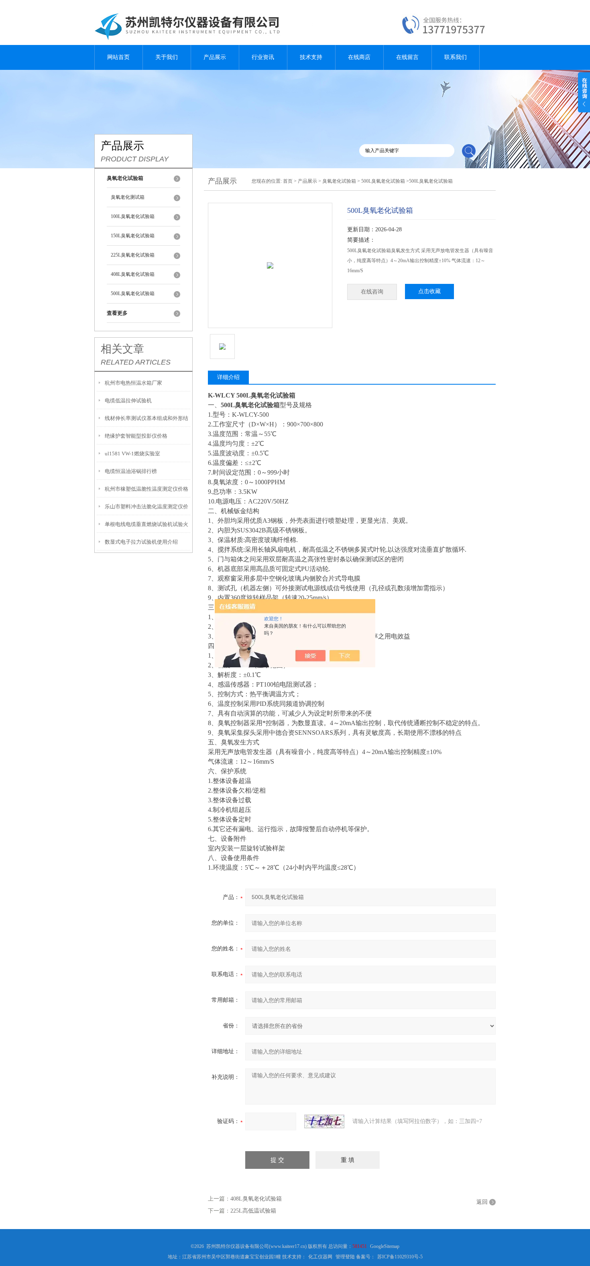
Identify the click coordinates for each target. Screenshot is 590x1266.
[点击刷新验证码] (324, 1121)
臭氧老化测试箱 (127, 197)
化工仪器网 (320, 1257)
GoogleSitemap (384, 1246)
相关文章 (122, 349)
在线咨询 (372, 292)
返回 (482, 1202)
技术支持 (311, 57)
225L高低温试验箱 (253, 1211)
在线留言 (407, 57)
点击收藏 (429, 291)
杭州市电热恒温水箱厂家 (133, 383)
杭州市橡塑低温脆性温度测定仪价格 (146, 489)
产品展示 (214, 57)
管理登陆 (345, 1257)
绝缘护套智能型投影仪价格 (136, 436)
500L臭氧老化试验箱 (133, 293)
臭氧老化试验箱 (339, 181)
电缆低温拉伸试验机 (128, 401)
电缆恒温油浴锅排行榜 (131, 471)
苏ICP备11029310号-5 (400, 1257)
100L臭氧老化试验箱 (133, 216)
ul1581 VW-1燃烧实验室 (132, 454)
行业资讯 (263, 57)
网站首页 (118, 57)
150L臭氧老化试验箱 (133, 236)
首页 (288, 181)
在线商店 (359, 57)
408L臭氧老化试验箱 (133, 274)
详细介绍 (228, 377)
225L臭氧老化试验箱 (133, 255)
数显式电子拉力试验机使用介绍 (141, 542)
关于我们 (166, 57)
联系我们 (455, 57)
